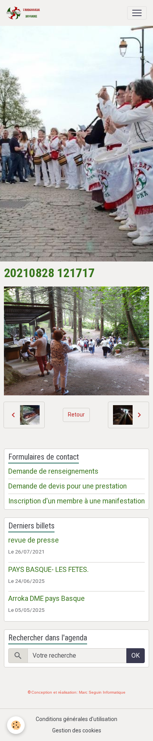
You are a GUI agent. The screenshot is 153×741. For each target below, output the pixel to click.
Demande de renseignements (53, 471)
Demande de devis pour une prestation (67, 486)
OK (135, 655)
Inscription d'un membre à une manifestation (76, 501)
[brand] (24, 13)
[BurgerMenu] (137, 13)
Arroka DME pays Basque (46, 598)
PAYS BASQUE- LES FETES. (48, 569)
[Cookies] (16, 725)
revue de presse (33, 540)
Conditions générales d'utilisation (76, 719)
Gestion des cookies (76, 730)
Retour (76, 414)
